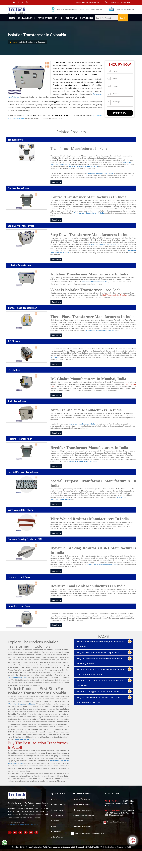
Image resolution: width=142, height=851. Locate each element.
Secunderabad (18, 763)
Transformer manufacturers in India (81, 424)
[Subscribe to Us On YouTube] (23, 2)
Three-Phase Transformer (84, 815)
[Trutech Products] (17, 10)
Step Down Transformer (83, 804)
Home (12, 18)
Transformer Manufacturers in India (89, 213)
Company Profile (26, 18)
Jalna (25, 677)
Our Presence (58, 815)
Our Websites (86, 18)
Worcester (17, 677)
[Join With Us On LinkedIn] (14, 2)
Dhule (10, 677)
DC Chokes (54, 357)
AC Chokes (78, 821)
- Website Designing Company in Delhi (115, 847)
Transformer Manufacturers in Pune (94, 282)
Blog (54, 826)
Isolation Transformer (82, 810)
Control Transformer (82, 799)
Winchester (24, 739)
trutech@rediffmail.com (90, 2)
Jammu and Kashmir (57, 761)
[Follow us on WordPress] (27, 2)
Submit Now (119, 113)
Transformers (44, 18)
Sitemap (58, 18)
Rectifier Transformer (82, 826)
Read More (56, 182)
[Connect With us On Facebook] (10, 2)
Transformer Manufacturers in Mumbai (104, 244)
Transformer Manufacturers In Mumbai (82, 461)
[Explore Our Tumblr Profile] (31, 2)
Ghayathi (21, 704)
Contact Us (71, 18)
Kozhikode (30, 704)
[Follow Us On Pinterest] (18, 2)
